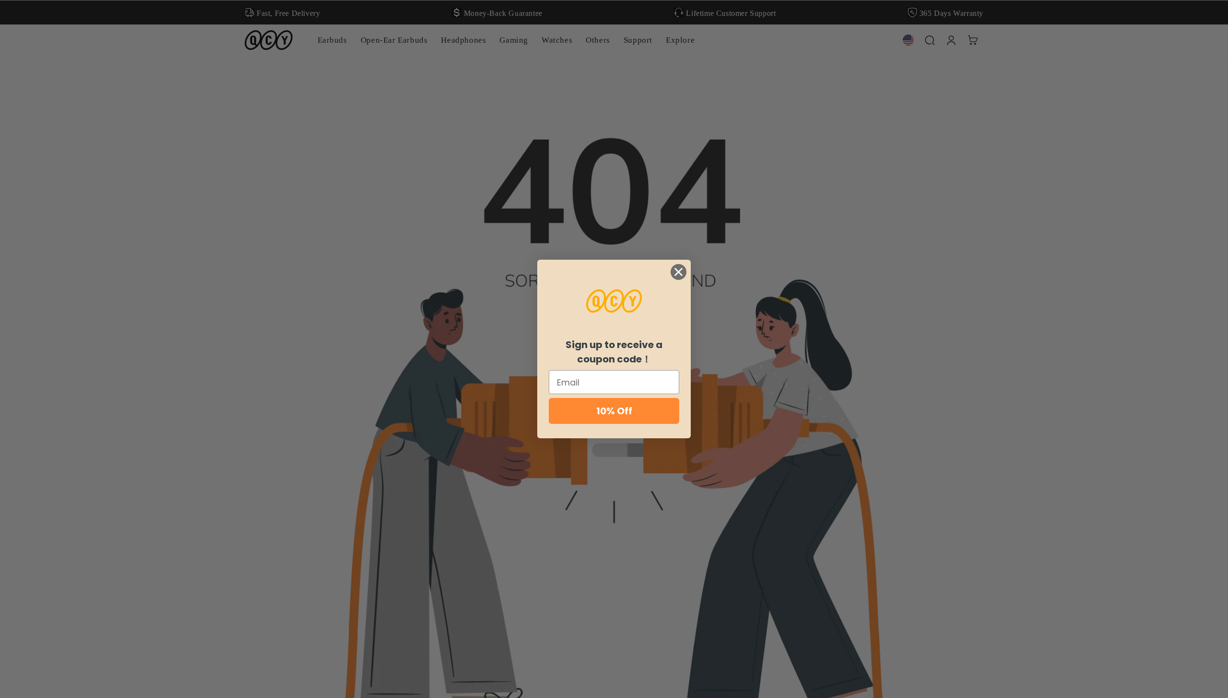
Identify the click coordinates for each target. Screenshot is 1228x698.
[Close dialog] (678, 272)
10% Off (614, 411)
